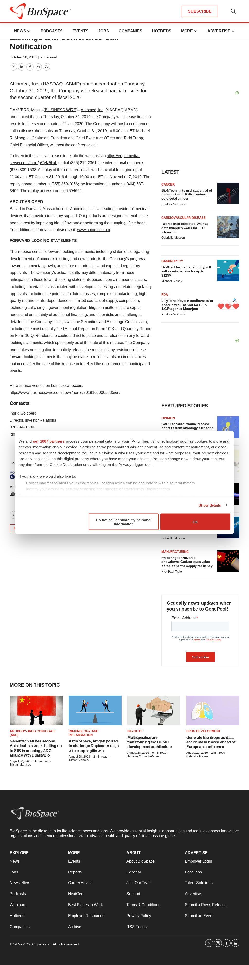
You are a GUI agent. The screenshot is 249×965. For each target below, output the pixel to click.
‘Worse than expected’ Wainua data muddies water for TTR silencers (184, 228)
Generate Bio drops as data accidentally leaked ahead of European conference (210, 742)
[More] (29, 31)
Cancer (168, 184)
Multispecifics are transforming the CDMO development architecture (149, 742)
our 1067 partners (49, 441)
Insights (134, 731)
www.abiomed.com (93, 230)
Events (80, 31)
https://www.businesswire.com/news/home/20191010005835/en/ (65, 392)
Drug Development (203, 731)
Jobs (103, 31)
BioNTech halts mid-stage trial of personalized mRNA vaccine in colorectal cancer (186, 194)
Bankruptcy (172, 261)
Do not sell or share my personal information (123, 522)
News (20, 31)
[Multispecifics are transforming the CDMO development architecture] (153, 710)
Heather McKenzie (173, 204)
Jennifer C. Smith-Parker (143, 756)
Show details (210, 505)
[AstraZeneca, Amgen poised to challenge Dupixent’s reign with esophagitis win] (95, 710)
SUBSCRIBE (200, 11)
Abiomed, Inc (92, 110)
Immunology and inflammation (83, 733)
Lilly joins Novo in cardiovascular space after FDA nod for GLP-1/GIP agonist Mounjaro (187, 305)
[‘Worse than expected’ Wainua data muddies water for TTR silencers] (228, 227)
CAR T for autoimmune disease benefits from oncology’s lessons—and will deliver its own (187, 428)
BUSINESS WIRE (60, 110)
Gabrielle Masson (173, 237)
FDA (164, 295)
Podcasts (52, 31)
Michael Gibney (171, 281)
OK (195, 522)
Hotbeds (161, 31)
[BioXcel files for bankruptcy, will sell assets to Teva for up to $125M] (228, 270)
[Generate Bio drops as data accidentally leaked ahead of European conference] (212, 710)
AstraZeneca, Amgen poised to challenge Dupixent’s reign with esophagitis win (94, 745)
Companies (130, 31)
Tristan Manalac (20, 764)
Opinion (168, 418)
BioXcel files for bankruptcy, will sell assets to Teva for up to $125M (186, 271)
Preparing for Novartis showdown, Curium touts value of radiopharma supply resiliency (186, 562)
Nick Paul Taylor (172, 571)
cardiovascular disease (183, 218)
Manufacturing (175, 552)
